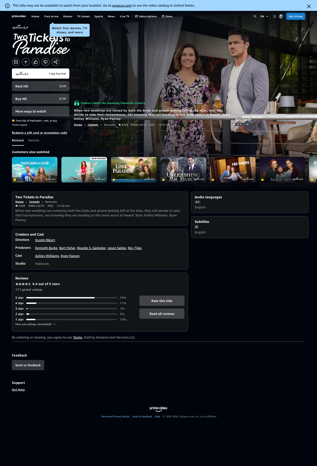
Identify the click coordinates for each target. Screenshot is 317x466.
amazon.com (122, 5)
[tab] (18, 140)
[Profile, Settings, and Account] (281, 16)
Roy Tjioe (135, 248)
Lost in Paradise (134, 169)
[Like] (36, 62)
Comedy (93, 124)
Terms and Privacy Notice (115, 416)
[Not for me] (46, 62)
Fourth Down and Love (34, 169)
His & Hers (233, 169)
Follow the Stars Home (282, 169)
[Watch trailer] (16, 62)
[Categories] (274, 16)
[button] (35, 324)
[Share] (55, 62)
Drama (78, 124)
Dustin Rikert (45, 240)
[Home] (19, 16)
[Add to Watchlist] (26, 62)
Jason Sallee (116, 248)
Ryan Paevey (243, 119)
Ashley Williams (252, 116)
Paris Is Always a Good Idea (84, 169)
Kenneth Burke (46, 248)
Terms (77, 337)
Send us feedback (142, 416)
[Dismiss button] (308, 6)
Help (157, 416)
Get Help (18, 389)
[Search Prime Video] (255, 16)
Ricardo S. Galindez (91, 248)
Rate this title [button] (161, 301)
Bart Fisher (67, 248)
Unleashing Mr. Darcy (183, 169)
